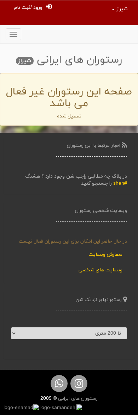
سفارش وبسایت (105, 254)
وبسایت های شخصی (100, 270)
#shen (120, 183)
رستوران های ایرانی (77, 398)
